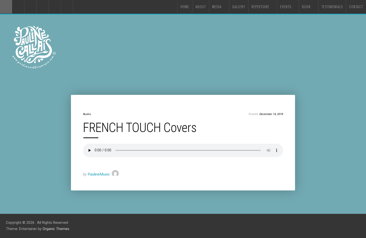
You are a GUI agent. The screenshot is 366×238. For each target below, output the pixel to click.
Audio (87, 114)
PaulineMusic (99, 174)
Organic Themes (56, 229)
